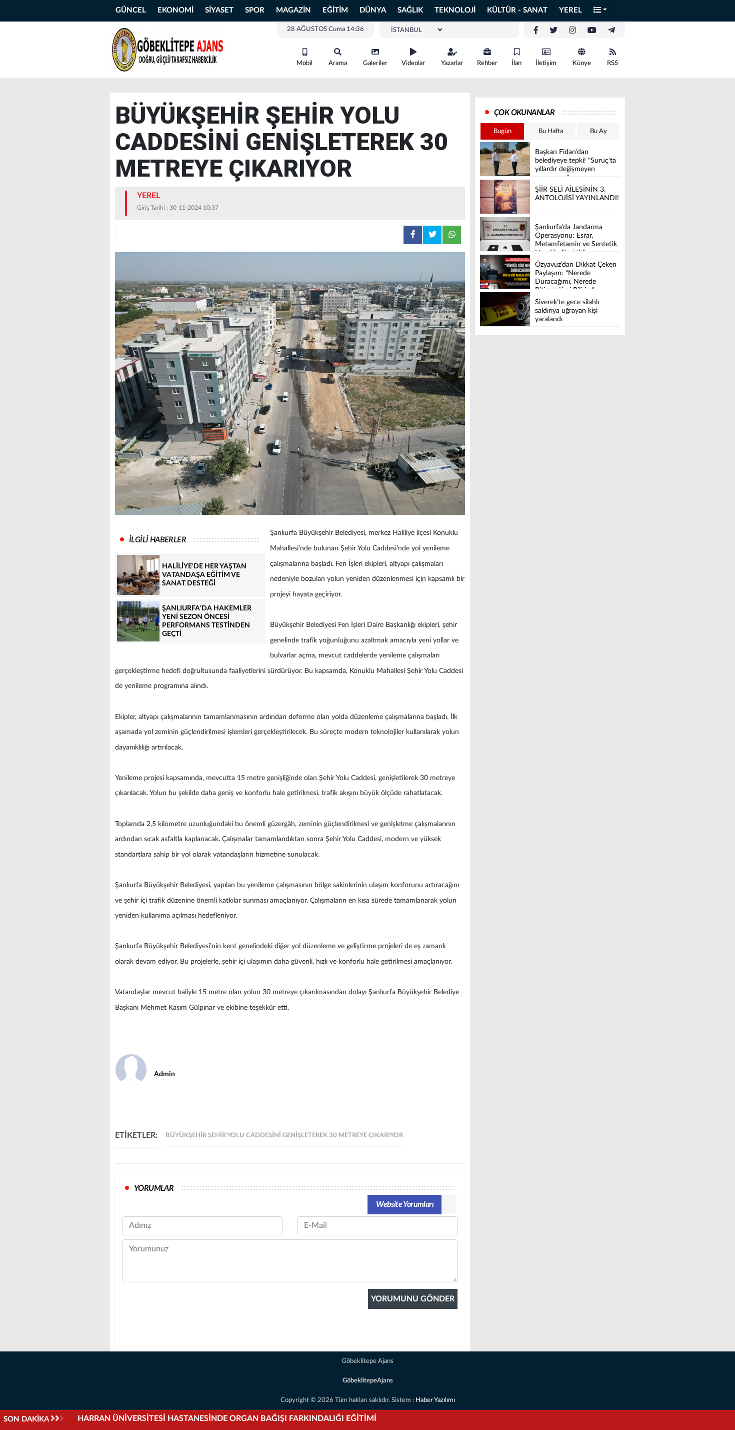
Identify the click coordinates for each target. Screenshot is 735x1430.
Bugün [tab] (503, 131)
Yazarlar (452, 63)
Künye (581, 63)
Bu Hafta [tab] (550, 131)
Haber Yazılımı (435, 1400)
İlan (517, 63)
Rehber (487, 63)
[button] (600, 11)
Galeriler (375, 63)
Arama (337, 63)
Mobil (304, 63)
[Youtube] (592, 30)
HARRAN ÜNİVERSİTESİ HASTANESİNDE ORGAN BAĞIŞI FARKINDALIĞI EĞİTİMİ (227, 1418)
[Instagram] (572, 30)
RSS (612, 63)
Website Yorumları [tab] (405, 1204)
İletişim (546, 63)
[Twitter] (553, 30)
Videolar (413, 63)
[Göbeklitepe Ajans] (167, 49)
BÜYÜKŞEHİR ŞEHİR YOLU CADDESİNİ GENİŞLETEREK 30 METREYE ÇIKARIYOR (284, 1135)
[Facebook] (536, 30)
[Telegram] (611, 30)
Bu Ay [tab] (598, 131)
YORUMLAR (154, 1188)
